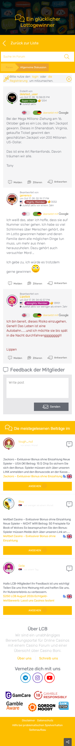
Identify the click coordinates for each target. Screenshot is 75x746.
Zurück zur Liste (25, 43)
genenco (25, 195)
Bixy (21, 501)
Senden (55, 406)
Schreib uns (48, 658)
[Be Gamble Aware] (14, 705)
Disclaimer (28, 720)
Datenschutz (45, 720)
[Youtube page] (49, 678)
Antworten (60, 181)
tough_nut (26, 441)
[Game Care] (18, 695)
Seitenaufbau (37, 729)
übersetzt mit (51, 112)
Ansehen (35, 486)
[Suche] (67, 57)
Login (35, 76)
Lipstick (25, 296)
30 (69, 443)
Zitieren (37, 182)
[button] (67, 476)
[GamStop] (63, 705)
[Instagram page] (37, 678)
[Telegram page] (25, 678)
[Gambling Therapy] (41, 705)
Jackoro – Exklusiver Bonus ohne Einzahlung (32, 476)
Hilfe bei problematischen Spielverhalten (37, 725)
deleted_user (29, 94)
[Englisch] (26, 113)
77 (69, 568)
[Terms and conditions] (50, 695)
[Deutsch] (37, 113)
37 (69, 503)
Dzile (22, 566)
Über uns (24, 658)
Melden (17, 182)
